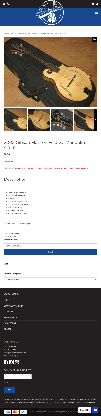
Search (50, 252)
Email (6, 382)
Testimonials (10, 318)
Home (6, 34)
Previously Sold (18, 34)
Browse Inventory (13, 306)
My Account (10, 323)
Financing (9, 312)
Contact (8, 329)
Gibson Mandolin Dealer (79, 168)
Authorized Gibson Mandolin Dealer (53, 168)
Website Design (56, 412)
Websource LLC (72, 412)
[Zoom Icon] (94, 39)
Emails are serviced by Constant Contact (81, 402)
